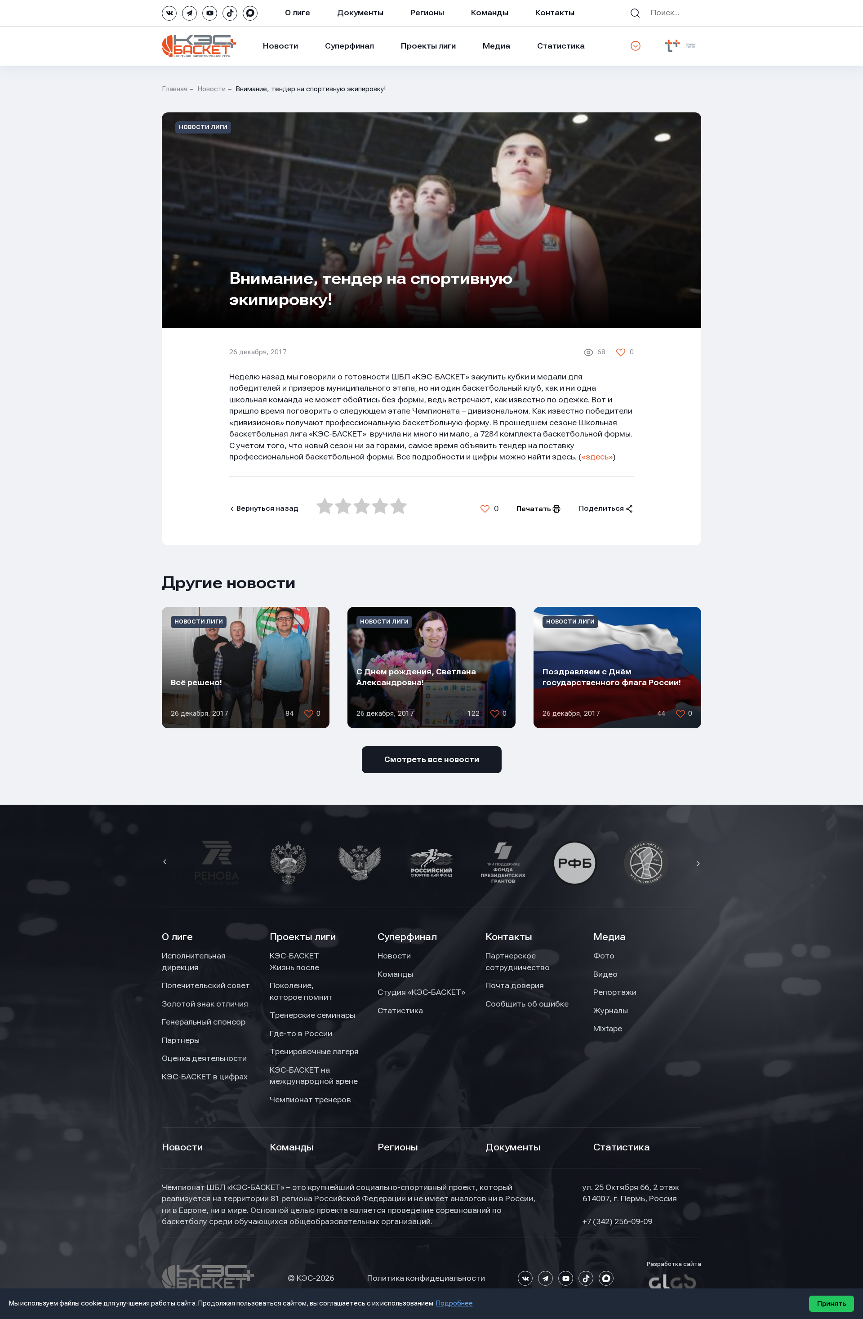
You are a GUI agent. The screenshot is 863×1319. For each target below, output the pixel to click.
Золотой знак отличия (205, 1003)
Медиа (496, 45)
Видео (605, 974)
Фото (603, 955)
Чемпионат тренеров (310, 1099)
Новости (280, 45)
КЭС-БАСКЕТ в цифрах (205, 1076)
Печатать (533, 509)
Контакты (554, 12)
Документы (360, 12)
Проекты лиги (303, 936)
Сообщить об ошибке (527, 1003)
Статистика (561, 45)
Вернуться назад (267, 508)
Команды (489, 12)
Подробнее (454, 1303)
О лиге (297, 12)
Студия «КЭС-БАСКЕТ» (421, 992)
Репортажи (614, 992)
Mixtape (607, 1028)
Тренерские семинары (312, 1015)
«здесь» (597, 456)
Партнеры (181, 1040)
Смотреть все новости (431, 759)
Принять (831, 1303)
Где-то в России (301, 1033)
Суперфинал (349, 45)
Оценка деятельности (204, 1058)
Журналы (610, 1010)
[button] (166, 863)
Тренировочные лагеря (314, 1051)
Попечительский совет (206, 985)
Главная (174, 89)
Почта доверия (514, 985)
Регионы (427, 12)
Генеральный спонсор (203, 1021)
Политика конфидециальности (426, 1278)
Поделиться (601, 508)
